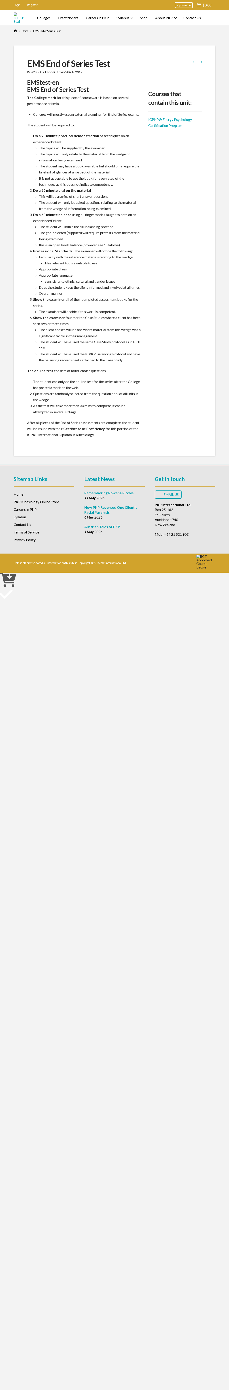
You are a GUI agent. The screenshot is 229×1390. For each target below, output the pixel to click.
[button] (17, 5)
